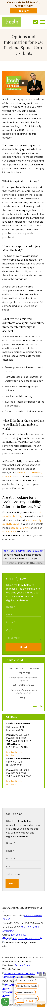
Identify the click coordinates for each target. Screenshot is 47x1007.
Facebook (11, 563)
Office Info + (31, 915)
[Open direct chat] (40, 974)
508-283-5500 (18, 934)
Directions (11, 755)
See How (24, 10)
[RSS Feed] (41, 938)
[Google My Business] (25, 938)
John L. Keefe (10, 550)
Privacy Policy (22, 965)
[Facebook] (3, 938)
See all (36, 706)
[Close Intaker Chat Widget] (44, 974)
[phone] (35, 22)
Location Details (14, 752)
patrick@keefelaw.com (30, 550)
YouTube (38, 563)
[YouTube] (8, 938)
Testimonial (14, 660)
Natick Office (9, 531)
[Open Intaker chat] (17, 1005)
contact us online (20, 527)
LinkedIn (24, 563)
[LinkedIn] (5, 938)
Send (23, 647)
